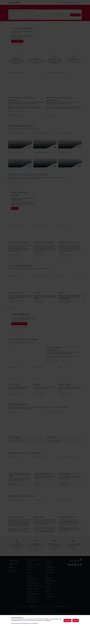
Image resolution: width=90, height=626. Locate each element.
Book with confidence (35, 549)
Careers (29, 572)
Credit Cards (49, 588)
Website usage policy (32, 601)
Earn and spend (54, 549)
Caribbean (44, 524)
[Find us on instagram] (69, 565)
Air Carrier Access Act (32, 591)
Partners (48, 591)
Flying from (27, 13)
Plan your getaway (51, 361)
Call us (37, 483)
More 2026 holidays (17, 44)
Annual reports (31, 569)
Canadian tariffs (31, 580)
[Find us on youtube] (78, 565)
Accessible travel (50, 567)
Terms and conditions (22, 606)
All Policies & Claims (32, 578)
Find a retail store (50, 596)
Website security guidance (33, 593)
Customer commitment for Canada (35, 586)
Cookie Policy (18, 623)
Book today (16, 549)
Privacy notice (42, 606)
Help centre (49, 562)
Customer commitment (33, 598)
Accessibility (49, 606)
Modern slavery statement (59, 606)
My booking (71, 2)
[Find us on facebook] (72, 565)
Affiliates (48, 586)
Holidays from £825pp (65, 254)
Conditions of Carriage (33, 606)
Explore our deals (38, 393)
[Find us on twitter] (75, 565)
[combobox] (16, 14)
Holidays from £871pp (14, 254)
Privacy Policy (26, 623)
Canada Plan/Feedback (33, 583)
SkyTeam (48, 593)
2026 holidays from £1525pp (19, 323)
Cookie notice (69, 606)
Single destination (15, 11)
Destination (12, 13)
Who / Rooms (59, 13)
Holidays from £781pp (15, 440)
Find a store (63, 483)
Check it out (50, 115)
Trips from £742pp (39, 301)
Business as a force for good (34, 564)
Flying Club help (50, 572)
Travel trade (49, 583)
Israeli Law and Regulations (34, 588)
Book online (13, 483)
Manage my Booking (69, 521)
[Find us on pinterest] (81, 565)
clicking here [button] (48, 620)
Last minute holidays (17, 41)
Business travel (49, 578)
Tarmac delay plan (31, 596)
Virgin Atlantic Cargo (51, 580)
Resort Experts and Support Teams (69, 528)
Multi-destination (25, 11)
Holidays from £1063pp (65, 393)
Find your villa (37, 254)
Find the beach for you (15, 393)
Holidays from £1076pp (15, 115)
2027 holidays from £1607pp (19, 327)
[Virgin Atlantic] (20, 2)
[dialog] (45, 620)
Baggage (48, 564)
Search (76, 14)
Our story (29, 562)
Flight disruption (50, 569)
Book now (14, 208)
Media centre (30, 567)
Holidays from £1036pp (53, 440)
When (42, 13)
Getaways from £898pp (65, 301)
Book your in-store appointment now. (45, 531)
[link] (17, 560)
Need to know (73, 549)
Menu (79, 2)
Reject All (75, 620)
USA (36, 524)
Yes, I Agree (67, 620)
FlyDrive (33, 11)
